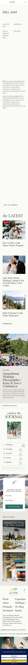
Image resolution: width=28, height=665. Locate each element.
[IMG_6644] (14, 430)
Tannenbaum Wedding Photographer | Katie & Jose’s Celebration (12, 380)
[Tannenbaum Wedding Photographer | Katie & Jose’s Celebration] (14, 350)
